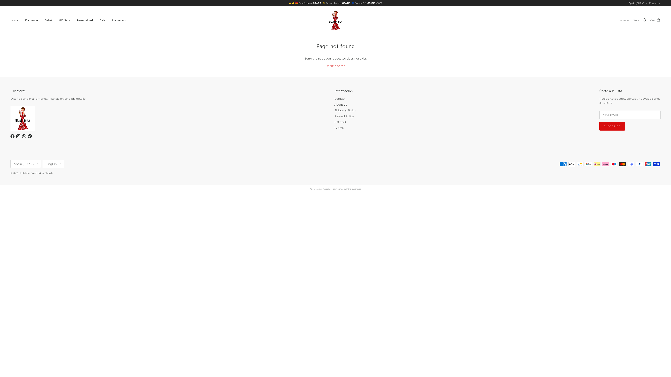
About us (340, 104)
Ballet (48, 20)
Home (14, 20)
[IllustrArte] (335, 20)
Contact (339, 98)
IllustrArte (24, 173)
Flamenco (31, 20)
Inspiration (119, 20)
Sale (102, 20)
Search (339, 128)
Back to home (335, 66)
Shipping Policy (345, 110)
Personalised (85, 20)
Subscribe (612, 126)
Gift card (340, 122)
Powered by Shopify (42, 173)
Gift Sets (64, 20)
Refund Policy (344, 116)
